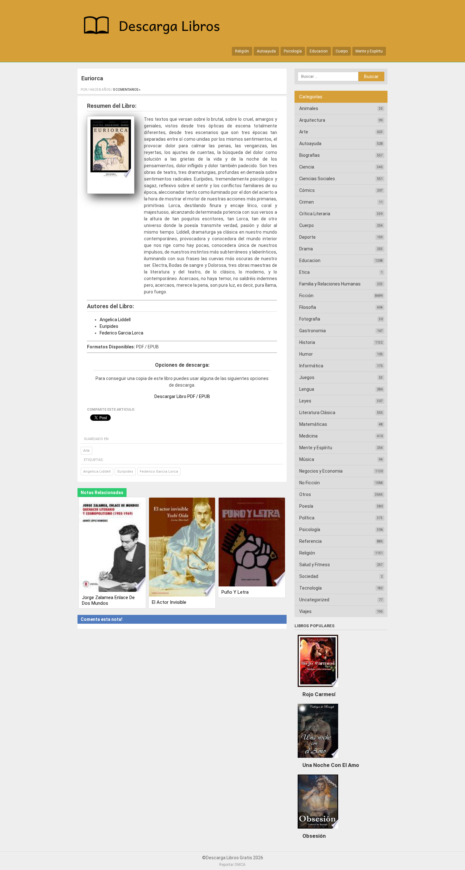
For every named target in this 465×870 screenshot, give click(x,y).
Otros (305, 494)
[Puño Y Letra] (251, 542)
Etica (304, 272)
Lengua (306, 389)
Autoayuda (266, 51)
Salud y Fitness (314, 564)
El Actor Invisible (169, 602)
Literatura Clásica (317, 412)
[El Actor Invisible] (182, 547)
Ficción (306, 295)
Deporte (307, 237)
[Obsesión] (318, 830)
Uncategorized (314, 599)
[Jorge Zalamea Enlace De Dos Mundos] (112, 545)
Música (306, 459)
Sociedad (308, 576)
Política (306, 517)
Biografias (309, 155)
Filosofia (307, 307)
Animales (308, 108)
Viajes (305, 611)
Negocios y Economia (321, 471)
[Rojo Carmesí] (318, 688)
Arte (86, 451)
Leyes (305, 400)
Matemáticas (313, 424)
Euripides (109, 326)
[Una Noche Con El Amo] (318, 759)
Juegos (306, 377)
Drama (306, 248)
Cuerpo (342, 51)
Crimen (306, 202)
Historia (307, 342)
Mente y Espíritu (369, 51)
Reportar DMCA (232, 864)
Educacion (319, 51)
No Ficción (309, 482)
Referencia (310, 541)
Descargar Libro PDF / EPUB (182, 396)
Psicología (293, 51)
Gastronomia (312, 330)
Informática (311, 365)
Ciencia (306, 166)
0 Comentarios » (126, 89)
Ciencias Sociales (317, 178)
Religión (242, 51)
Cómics (307, 190)
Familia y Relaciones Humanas (330, 283)
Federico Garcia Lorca (121, 332)
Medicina (308, 435)
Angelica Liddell (115, 319)
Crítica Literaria (314, 213)
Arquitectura (312, 120)
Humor (306, 354)
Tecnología (310, 588)
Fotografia (309, 319)
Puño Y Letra (235, 592)
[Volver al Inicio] (155, 26)
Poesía (306, 506)
